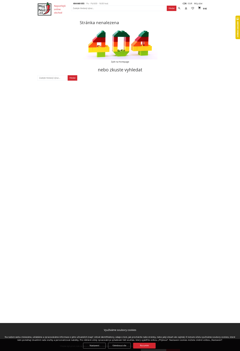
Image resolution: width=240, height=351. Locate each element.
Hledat (171, 8)
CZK (184, 3)
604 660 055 (78, 3)
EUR (190, 3)
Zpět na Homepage (120, 61)
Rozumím (144, 345)
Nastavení (94, 345)
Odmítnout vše (119, 345)
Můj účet (198, 3)
